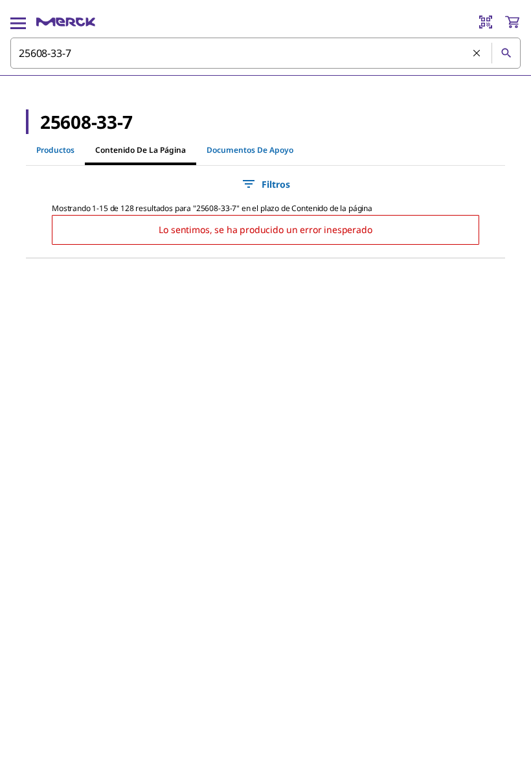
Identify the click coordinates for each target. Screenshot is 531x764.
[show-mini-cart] (512, 22)
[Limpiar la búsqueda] (477, 54)
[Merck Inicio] (65, 22)
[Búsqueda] (505, 53)
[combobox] (265, 53)
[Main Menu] (18, 22)
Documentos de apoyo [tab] (250, 149)
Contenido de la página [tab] (140, 149)
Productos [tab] (55, 149)
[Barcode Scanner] (485, 22)
